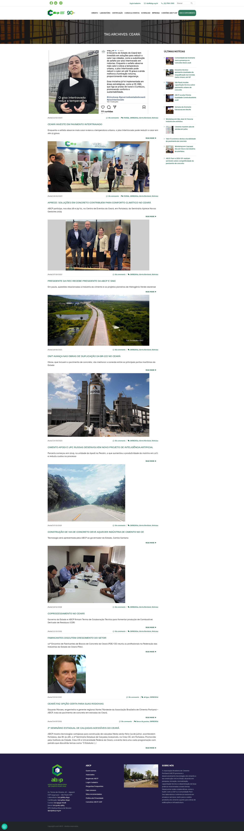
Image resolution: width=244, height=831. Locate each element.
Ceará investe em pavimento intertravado (75, 124)
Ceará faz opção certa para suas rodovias (76, 703)
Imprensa (156, 13)
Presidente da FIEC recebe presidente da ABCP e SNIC (82, 281)
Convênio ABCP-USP (169, 13)
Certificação (117, 13)
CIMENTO (94, 13)
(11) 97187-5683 (58, 805)
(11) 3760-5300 (169, 3)
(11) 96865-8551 (64, 797)
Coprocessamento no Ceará (66, 613)
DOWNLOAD (145, 13)
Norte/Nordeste (145, 118)
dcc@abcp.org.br (152, 3)
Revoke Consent (4, 826)
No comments (113, 118)
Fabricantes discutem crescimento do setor (77, 638)
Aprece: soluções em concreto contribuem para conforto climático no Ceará (99, 202)
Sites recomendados (94, 794)
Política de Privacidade (94, 798)
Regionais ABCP (92, 779)
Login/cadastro (135, 3)
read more (150, 138)
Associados (90, 775)
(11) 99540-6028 (60, 803)
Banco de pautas (142, 721)
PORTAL (126, 118)
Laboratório (105, 13)
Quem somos (91, 771)
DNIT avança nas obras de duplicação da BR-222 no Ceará (84, 356)
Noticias (155, 118)
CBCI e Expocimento (187, 13)
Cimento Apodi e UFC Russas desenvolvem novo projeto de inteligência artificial (100, 447)
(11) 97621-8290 (64, 800)
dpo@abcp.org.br (54, 811)
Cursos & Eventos (132, 13)
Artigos (146, 697)
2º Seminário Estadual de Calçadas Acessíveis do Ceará (83, 728)
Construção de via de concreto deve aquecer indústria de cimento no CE (96, 532)
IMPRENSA (134, 118)
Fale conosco (91, 790)
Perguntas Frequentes (94, 786)
